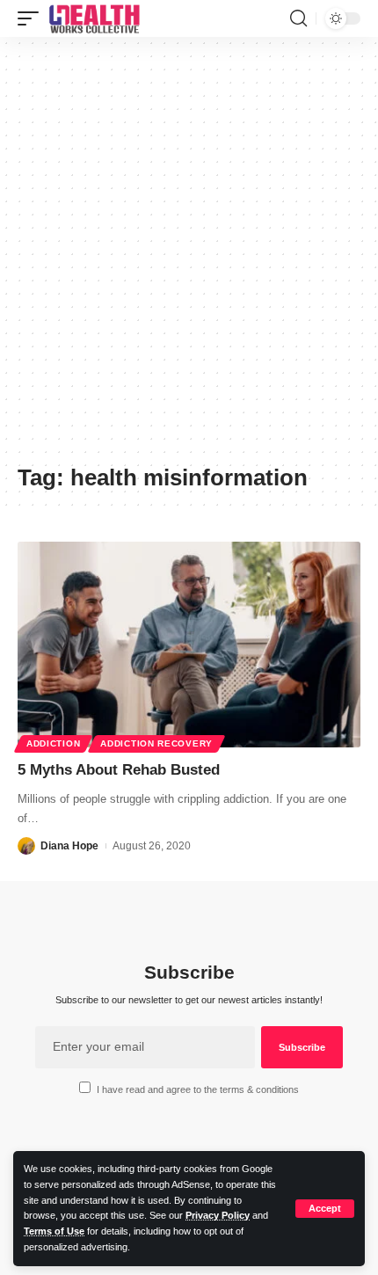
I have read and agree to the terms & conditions (198, 1089)
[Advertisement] (189, 257)
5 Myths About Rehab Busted (119, 769)
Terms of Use (54, 1231)
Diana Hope (69, 846)
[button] (324, 1208)
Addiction (53, 743)
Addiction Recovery (156, 743)
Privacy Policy (217, 1215)
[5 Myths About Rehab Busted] (189, 644)
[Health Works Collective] (94, 18)
